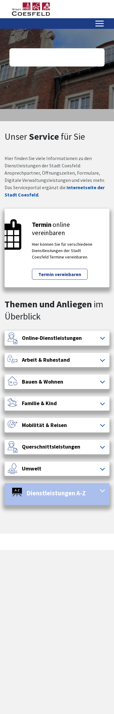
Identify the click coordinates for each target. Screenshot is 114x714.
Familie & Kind (39, 403)
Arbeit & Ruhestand (46, 360)
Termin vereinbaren (59, 274)
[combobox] (57, 57)
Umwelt (31, 468)
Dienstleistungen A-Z (56, 493)
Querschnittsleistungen (51, 446)
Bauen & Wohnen (42, 381)
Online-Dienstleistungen (52, 338)
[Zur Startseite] (31, 9)
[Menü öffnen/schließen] (99, 23)
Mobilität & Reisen (44, 425)
